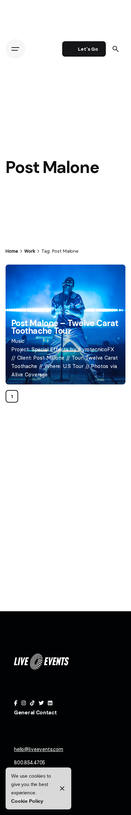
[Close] (62, 788)
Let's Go (88, 49)
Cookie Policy (27, 801)
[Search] (115, 49)
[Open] (21, 278)
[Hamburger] (15, 49)
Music (17, 341)
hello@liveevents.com (38, 749)
